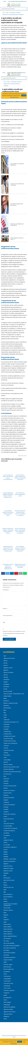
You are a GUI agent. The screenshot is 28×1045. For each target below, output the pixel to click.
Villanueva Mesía (8, 1014)
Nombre (5, 608)
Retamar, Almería (8, 910)
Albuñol (5, 660)
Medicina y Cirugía (8, 868)
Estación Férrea (8, 793)
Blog (5, 712)
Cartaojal (6, 729)
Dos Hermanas (7, 774)
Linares (5, 842)
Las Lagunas (7, 835)
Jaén (5, 821)
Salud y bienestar (8, 929)
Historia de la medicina (9, 814)
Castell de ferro (8, 734)
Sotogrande (7, 971)
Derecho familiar (8, 764)
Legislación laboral (8, 840)
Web (4, 622)
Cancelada (6, 724)
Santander (6, 955)
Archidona (6, 686)
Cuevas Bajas (7, 760)
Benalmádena (7, 708)
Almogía (6, 677)
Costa (5, 757)
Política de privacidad (7, 1035)
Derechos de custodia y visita (11, 767)
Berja (5, 710)
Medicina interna (8, 866)
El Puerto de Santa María (10, 786)
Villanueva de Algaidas (9, 1007)
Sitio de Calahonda (8, 969)
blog (7, 12)
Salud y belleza (7, 926)
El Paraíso (6, 783)
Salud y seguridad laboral (10, 936)
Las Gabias (6, 833)
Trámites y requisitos (9, 990)
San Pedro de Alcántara (10, 948)
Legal (5, 837)
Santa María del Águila (9, 952)
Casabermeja (7, 731)
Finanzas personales (9, 797)
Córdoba (6, 752)
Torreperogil (7, 985)
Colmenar (6, 745)
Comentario (6, 590)
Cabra (5, 715)
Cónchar (6, 748)
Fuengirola (6, 802)
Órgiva (5, 899)
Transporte (6, 993)
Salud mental (7, 924)
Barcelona (6, 701)
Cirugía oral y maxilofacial (10, 743)
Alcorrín (6, 665)
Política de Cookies (18, 1035)
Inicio (4, 1)
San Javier (6, 941)
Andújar (6, 682)
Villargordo (6, 1016)
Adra (5, 656)
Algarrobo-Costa (8, 667)
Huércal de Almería (9, 819)
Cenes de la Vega (8, 738)
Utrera (5, 1000)
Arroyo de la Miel (8, 691)
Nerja (5, 889)
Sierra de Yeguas (8, 964)
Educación (6, 778)
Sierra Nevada (7, 967)
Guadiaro (6, 809)
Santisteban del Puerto (9, 957)
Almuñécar (6, 679)
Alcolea (5, 663)
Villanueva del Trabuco (9, 1011)
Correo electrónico (8, 615)
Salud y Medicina (8, 934)
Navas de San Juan (8, 887)
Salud (5, 922)
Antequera (6, 684)
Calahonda (6, 719)
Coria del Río (7, 755)
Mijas (5, 875)
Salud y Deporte (8, 931)
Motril (5, 882)
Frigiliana (6, 800)
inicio (4, 12)
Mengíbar (6, 873)
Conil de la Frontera (9, 750)
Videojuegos (7, 1004)
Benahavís (6, 705)
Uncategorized (7, 997)
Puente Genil (7, 908)
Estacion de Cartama (9, 790)
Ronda (5, 917)
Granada (6, 807)
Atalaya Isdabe (7, 696)
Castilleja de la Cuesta (9, 736)
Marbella (6, 856)
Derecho (6, 762)
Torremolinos (7, 981)
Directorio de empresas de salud (12, 771)
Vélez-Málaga (7, 1002)
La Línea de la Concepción (10, 828)
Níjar (5, 892)
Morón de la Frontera (9, 880)
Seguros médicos (8, 960)
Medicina (6, 863)
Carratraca (6, 727)
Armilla (5, 689)
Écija (5, 776)
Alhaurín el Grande (8, 672)
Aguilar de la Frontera (9, 658)
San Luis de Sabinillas (9, 943)
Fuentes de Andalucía (9, 804)
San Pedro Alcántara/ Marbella (11, 945)
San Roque (6, 950)
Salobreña (6, 919)
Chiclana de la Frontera (10, 741)
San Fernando (7, 938)
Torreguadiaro (7, 978)
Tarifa (5, 974)
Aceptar (20, 1041)
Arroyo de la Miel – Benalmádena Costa (14, 693)
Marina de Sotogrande (9, 861)
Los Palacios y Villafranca (10, 847)
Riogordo (6, 915)
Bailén (5, 698)
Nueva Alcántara (8, 894)
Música (5, 885)
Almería (6, 675)
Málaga (5, 852)
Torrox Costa (7, 988)
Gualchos (6, 812)
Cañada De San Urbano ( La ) (11, 722)
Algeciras (6, 670)
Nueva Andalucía (8, 897)
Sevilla (5, 962)
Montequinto (7, 878)
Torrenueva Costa (8, 983)
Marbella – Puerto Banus (10, 859)
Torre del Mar (7, 976)
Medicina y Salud (8, 871)
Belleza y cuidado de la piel (11, 703)
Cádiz (5, 717)
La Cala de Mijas (8, 826)
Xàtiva (5, 1019)
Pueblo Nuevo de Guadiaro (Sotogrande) (10, 904)
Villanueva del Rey (8, 1009)
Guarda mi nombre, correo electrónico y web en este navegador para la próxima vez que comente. (14, 633)
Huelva (5, 816)
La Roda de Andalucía (9, 830)
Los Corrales (7, 845)
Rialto (5, 912)
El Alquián (6, 781)
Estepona (6, 795)
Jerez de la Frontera (9, 823)
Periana (5, 901)
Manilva (6, 854)
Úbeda (5, 995)
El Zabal (5, 788)
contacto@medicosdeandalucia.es (17, 1)
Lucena (5, 849)
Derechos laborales (9, 769)
